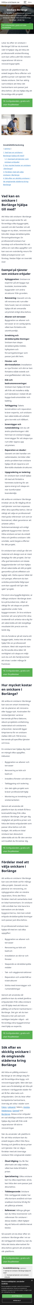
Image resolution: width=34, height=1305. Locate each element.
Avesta (26, 1107)
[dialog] (17, 1292)
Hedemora (6, 1110)
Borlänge (6, 1114)
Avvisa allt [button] (17, 1300)
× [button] (32, 1280)
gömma (7, 149)
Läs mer (13, 1292)
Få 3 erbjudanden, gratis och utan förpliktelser (14, 26)
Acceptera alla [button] (17, 1296)
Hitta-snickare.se (10, 2)
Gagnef (15, 1110)
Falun (4, 1107)
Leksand (11, 1107)
